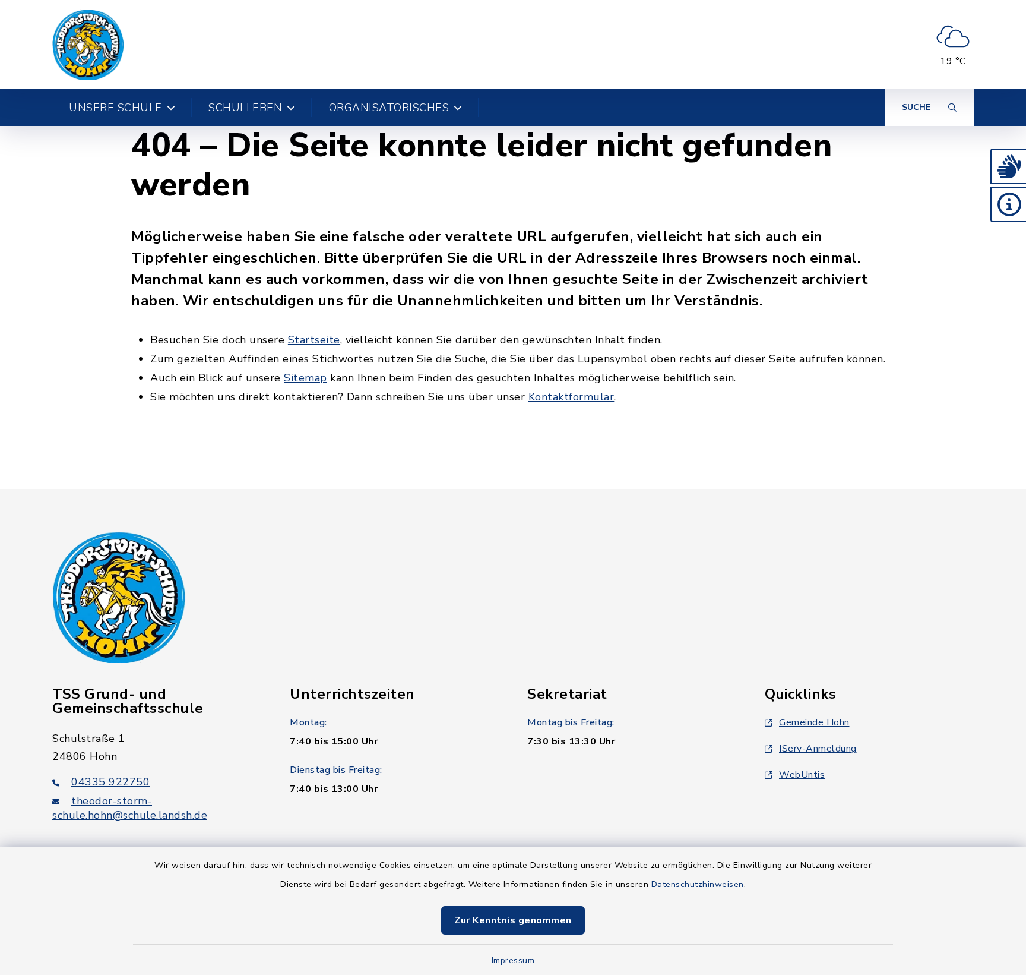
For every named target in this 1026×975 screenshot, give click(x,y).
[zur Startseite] (88, 44)
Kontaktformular (571, 397)
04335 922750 (110, 782)
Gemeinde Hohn (814, 722)
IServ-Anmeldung (818, 748)
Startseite (314, 340)
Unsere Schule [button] (115, 107)
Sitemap (305, 378)
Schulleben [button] (245, 107)
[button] (1008, 166)
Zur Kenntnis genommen (513, 920)
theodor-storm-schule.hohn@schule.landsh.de (129, 808)
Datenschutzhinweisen (697, 884)
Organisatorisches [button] (389, 107)
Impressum (513, 960)
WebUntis (802, 774)
